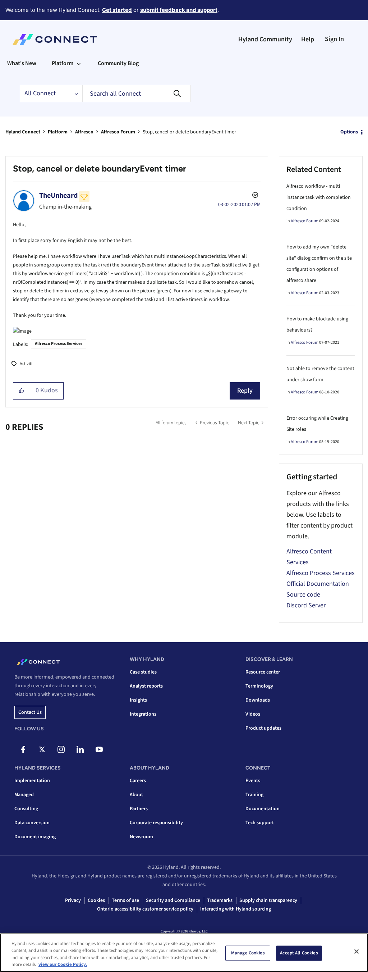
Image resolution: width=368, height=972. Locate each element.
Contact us (30, 712)
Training (254, 794)
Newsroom (141, 836)
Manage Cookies (248, 953)
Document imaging (35, 836)
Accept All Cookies (299, 953)
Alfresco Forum (118, 132)
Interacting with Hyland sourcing (235, 909)
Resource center (262, 672)
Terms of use (125, 900)
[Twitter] (42, 749)
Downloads (257, 700)
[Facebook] (23, 749)
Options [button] (349, 132)
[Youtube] (99, 749)
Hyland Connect (22, 132)
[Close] (356, 951)
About (136, 794)
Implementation (32, 780)
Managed (24, 794)
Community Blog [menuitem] (118, 63)
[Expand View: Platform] (78, 63)
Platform (58, 132)
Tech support (259, 822)
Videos (252, 714)
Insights (138, 700)
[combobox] (136, 93)
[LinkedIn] (80, 749)
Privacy (73, 900)
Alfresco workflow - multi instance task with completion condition (318, 197)
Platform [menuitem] (62, 63)
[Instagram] (61, 749)
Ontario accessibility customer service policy (145, 909)
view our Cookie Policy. (62, 964)
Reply (245, 390)
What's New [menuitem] (21, 63)
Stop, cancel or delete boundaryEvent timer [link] (189, 132)
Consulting (26, 808)
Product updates (263, 728)
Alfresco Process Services (58, 344)
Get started (117, 9)
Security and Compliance (173, 900)
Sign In (334, 39)
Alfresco (84, 132)
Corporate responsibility (156, 822)
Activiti (26, 364)
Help (307, 39)
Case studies (143, 672)
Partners (139, 808)
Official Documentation (317, 583)
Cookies (96, 900)
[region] (184, 952)
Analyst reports (146, 686)
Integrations (143, 714)
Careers (138, 780)
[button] (21, 391)
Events (252, 780)
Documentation (262, 808)
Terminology (259, 686)
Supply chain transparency (268, 900)
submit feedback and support (178, 9)
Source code (303, 594)
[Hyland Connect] (54, 39)
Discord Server (306, 605)
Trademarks (220, 900)
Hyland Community (265, 39)
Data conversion (32, 822)
